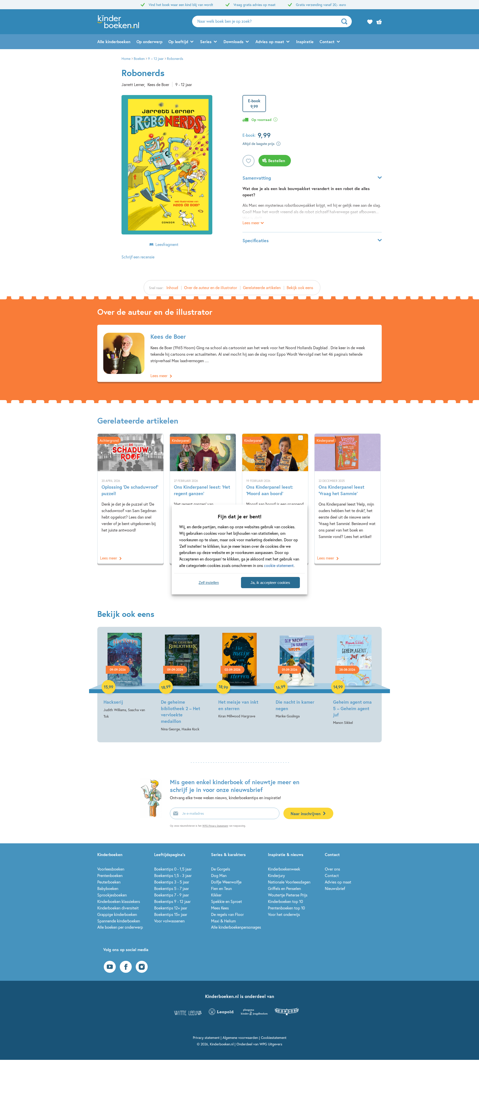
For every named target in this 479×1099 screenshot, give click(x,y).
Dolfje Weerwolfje (226, 881)
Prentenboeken (109, 875)
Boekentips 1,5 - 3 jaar (173, 875)
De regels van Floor (227, 914)
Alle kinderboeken (113, 41)
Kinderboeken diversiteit (118, 907)
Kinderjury (276, 875)
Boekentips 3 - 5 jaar (171, 881)
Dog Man (219, 875)
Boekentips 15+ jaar (170, 914)
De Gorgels (220, 869)
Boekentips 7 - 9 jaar (171, 894)
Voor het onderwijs (284, 914)
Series (206, 41)
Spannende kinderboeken (118, 920)
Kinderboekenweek (284, 869)
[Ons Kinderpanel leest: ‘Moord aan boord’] (275, 499)
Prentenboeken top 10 (286, 907)
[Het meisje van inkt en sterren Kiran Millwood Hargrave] (239, 676)
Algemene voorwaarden (240, 1037)
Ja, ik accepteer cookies (270, 582)
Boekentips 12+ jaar (170, 907)
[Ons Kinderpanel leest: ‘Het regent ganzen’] (203, 499)
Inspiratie (305, 41)
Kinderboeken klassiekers (118, 901)
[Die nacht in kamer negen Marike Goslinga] (297, 676)
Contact (327, 41)
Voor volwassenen (169, 920)
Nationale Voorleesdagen (289, 881)
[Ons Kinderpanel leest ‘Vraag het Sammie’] (347, 499)
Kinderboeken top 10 (285, 901)
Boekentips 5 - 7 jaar (171, 888)
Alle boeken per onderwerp (120, 927)
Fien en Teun (221, 888)
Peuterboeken (108, 881)
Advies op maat (269, 41)
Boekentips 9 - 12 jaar (172, 901)
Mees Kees (220, 907)
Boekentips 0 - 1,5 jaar (173, 869)
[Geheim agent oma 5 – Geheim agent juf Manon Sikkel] (354, 679)
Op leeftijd (178, 41)
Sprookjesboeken (112, 894)
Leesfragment (166, 244)
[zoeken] (346, 21)
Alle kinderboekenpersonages (236, 927)
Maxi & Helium (223, 920)
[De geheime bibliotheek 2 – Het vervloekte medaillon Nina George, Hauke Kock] (182, 682)
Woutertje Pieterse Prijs (287, 894)
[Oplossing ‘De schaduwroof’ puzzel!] (130, 499)
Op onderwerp (149, 41)
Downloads (233, 41)
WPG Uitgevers (270, 1044)
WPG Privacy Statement (215, 825)
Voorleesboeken (110, 869)
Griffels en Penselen (284, 888)
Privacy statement (206, 1037)
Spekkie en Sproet (226, 901)
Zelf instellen (209, 582)
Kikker (216, 894)
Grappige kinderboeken (117, 914)
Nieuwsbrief (335, 888)
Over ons (332, 869)
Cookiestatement (273, 1037)
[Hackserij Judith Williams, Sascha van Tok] (125, 676)
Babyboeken (107, 888)
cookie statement (279, 565)
